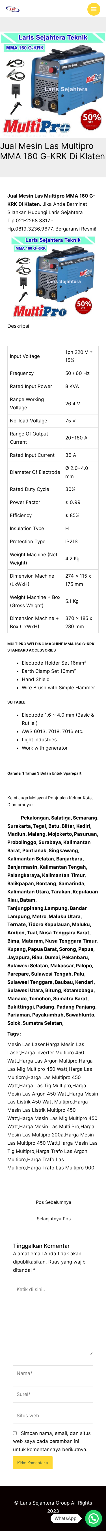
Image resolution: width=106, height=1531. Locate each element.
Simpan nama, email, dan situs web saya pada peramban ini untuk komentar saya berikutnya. (52, 1441)
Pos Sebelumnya (53, 1202)
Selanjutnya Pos (54, 1218)
